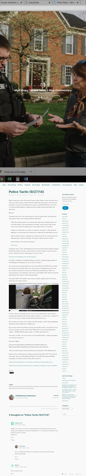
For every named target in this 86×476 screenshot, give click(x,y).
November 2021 (65, 263)
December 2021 (65, 261)
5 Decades (27, 185)
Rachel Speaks (46, 185)
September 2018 (65, 337)
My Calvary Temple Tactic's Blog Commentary (43, 90)
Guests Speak (36, 185)
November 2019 (65, 310)
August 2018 (65, 339)
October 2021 (65, 265)
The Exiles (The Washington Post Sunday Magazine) (22, 257)
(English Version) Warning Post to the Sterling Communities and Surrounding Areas (30, 362)
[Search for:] (69, 414)
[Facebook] (39, 97)
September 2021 (65, 268)
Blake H (17, 465)
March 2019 (64, 326)
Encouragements (67, 185)
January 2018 (65, 355)
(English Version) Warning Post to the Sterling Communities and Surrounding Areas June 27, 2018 (32, 407)
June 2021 (64, 272)
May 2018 (64, 346)
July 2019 (64, 317)
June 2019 (64, 319)
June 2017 (64, 371)
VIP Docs (20, 185)
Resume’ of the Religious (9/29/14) (49, 409)
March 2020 (64, 301)
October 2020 (65, 285)
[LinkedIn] (42, 97)
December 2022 (65, 241)
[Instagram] (47, 97)
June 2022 (64, 252)
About (75, 185)
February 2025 (65, 221)
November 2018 (65, 335)
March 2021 (64, 277)
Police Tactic (14, 245)
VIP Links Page (12, 185)
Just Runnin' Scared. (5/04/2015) (69, 380)
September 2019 (65, 312)
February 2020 (65, 303)
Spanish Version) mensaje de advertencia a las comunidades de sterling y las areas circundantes (33, 365)
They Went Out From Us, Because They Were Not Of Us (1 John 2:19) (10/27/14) (69, 391)
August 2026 (65, 216)
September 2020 (65, 288)
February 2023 (65, 238)
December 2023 (65, 232)
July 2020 (64, 292)
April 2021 (64, 274)
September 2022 (65, 245)
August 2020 (65, 290)
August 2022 (65, 247)
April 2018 (64, 348)
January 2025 (65, 223)
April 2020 (64, 299)
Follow (65, 208)
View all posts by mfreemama (22, 398)
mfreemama (12, 195)
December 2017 (65, 357)
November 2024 (65, 225)
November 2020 (65, 283)
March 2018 (64, 350)
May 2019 (64, 321)
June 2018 (64, 344)
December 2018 (65, 332)
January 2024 (65, 230)
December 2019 (65, 308)
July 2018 (64, 341)
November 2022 (65, 243)
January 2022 (65, 259)
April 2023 (64, 236)
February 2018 (65, 353)
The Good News (56, 185)
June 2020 (64, 294)
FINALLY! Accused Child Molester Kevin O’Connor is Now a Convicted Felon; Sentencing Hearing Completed (69, 396)
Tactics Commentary (22, 195)
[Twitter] (44, 97)
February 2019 (65, 328)
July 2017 (64, 368)
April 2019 (64, 324)
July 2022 (64, 250)
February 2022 (65, 256)
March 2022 (64, 254)
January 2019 (65, 330)
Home (4, 185)
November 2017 (65, 359)
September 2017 (65, 364)
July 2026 (64, 218)
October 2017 (65, 362)
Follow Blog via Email (68, 194)
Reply (13, 440)
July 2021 (64, 270)
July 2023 (64, 234)
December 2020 (65, 281)
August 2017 (65, 366)
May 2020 (64, 297)
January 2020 (65, 306)
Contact (81, 185)
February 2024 (65, 227)
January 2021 (65, 279)
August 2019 (65, 315)
